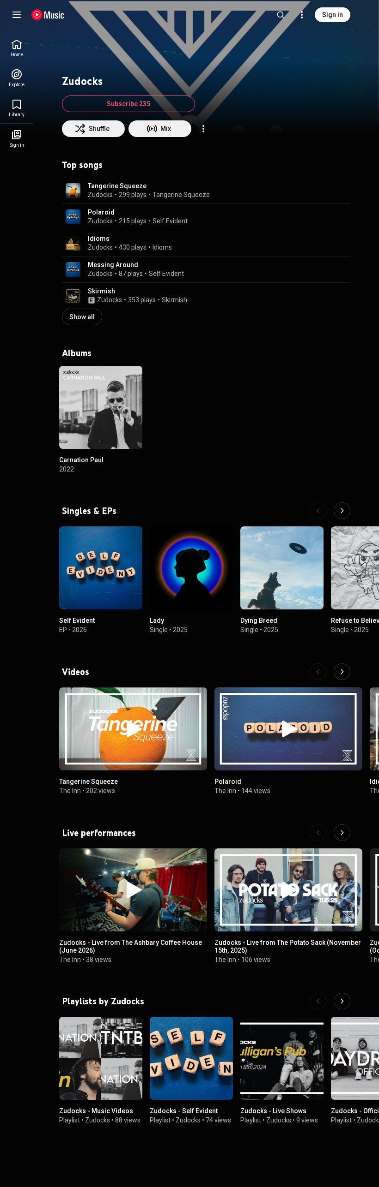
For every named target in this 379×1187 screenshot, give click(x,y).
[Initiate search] (280, 14)
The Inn (70, 790)
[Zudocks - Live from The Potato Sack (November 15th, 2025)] (288, 889)
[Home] (47, 14)
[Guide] (16, 14)
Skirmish (101, 291)
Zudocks (100, 194)
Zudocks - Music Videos (96, 1111)
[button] (73, 190)
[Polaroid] (288, 728)
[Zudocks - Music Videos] (100, 1058)
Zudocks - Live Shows (273, 1111)
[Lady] (191, 567)
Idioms (99, 238)
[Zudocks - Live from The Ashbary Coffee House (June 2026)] (133, 889)
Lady (157, 620)
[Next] (342, 511)
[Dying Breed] (282, 567)
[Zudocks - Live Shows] (282, 1058)
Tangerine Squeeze (117, 186)
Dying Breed (258, 620)
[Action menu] (203, 128)
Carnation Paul (81, 460)
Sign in (332, 14)
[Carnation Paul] (100, 407)
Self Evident (170, 221)
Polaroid (101, 212)
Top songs (82, 164)
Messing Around (113, 264)
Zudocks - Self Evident (184, 1111)
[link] (17, 48)
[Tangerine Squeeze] (133, 728)
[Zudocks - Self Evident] (191, 1058)
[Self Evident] (100, 567)
